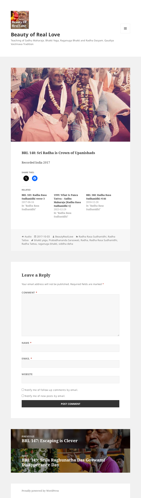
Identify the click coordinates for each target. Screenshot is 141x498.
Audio (28, 236)
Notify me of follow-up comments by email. (51, 390)
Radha (84, 240)
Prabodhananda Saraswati (64, 240)
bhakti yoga (40, 240)
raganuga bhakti (47, 243)
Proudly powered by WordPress (40, 490)
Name (26, 342)
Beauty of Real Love (35, 34)
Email (27, 358)
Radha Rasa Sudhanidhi (92, 236)
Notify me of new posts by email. (45, 396)
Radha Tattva (29, 243)
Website (27, 374)
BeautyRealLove (64, 236)
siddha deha (66, 243)
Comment (29, 292)
